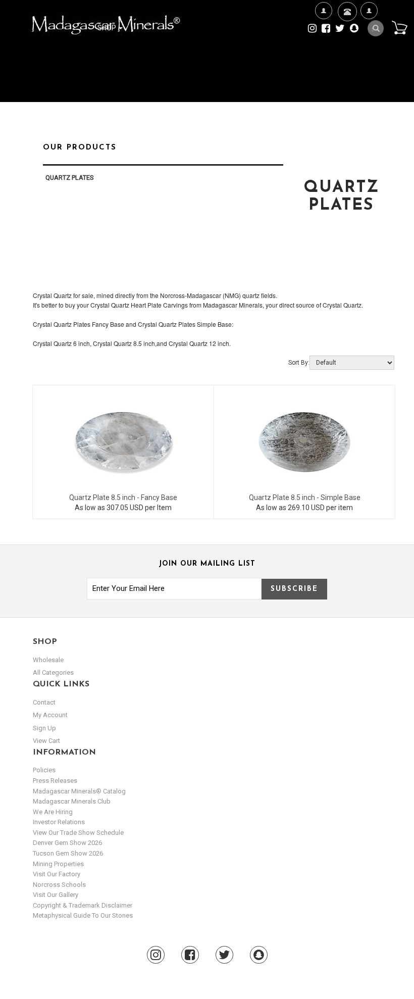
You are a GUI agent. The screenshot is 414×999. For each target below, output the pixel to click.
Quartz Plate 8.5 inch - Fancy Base (123, 497)
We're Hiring (323, 59)
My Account (368, 59)
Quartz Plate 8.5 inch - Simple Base (304, 497)
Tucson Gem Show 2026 (68, 853)
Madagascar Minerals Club (72, 801)
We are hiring (53, 812)
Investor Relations (59, 822)
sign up (44, 728)
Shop (107, 28)
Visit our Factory (56, 874)
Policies (44, 770)
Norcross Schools (59, 884)
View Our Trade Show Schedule (78, 832)
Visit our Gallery (55, 894)
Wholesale (48, 660)
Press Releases (55, 780)
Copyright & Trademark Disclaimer (82, 905)
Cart (399, 27)
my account (50, 715)
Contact (346, 41)
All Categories (53, 672)
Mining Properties (58, 864)
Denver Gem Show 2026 (67, 842)
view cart (46, 740)
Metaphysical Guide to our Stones (83, 915)
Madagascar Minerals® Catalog (79, 791)
